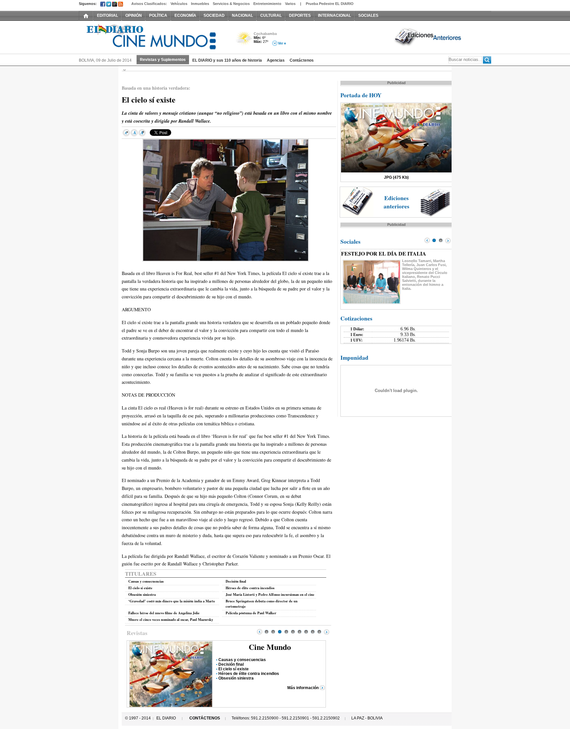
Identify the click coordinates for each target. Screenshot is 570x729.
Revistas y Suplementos (163, 59)
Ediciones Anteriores (428, 36)
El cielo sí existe (140, 588)
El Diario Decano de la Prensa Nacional (153, 36)
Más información (303, 687)
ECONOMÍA (185, 15)
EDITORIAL (107, 15)
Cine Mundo (270, 647)
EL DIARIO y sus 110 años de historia (227, 60)
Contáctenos (302, 60)
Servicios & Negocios (231, 4)
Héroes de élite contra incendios (250, 588)
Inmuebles (200, 4)
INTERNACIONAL (334, 15)
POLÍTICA (158, 15)
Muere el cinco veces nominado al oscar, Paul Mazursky (170, 619)
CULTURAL (271, 15)
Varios (290, 4)
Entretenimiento (267, 4)
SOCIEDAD (214, 15)
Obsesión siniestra (142, 594)
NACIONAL (242, 15)
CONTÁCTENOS (204, 718)
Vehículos (179, 4)
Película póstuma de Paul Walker (251, 613)
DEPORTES (300, 15)
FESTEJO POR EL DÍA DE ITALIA (383, 253)
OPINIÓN (133, 15)
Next (327, 632)
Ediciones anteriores (396, 202)
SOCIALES (368, 15)
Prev (260, 632)
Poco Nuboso (245, 41)
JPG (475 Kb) (396, 177)
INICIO (86, 15)
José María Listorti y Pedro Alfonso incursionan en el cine (270, 594)
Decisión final (236, 581)
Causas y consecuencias (146, 581)
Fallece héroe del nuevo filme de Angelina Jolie (164, 613)
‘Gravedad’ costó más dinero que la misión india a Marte (171, 601)
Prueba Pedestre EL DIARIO (330, 4)
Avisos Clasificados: (149, 4)
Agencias (276, 60)
